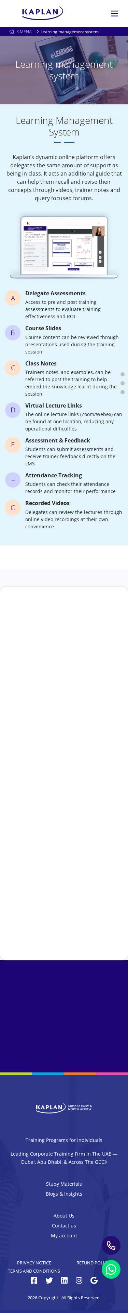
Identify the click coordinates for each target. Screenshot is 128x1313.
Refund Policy (93, 1263)
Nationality (55, 782)
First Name (55, 651)
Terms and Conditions (34, 1271)
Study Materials (64, 1184)
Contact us (64, 1225)
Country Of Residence (67, 815)
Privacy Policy (95, 905)
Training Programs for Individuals (64, 1140)
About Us (64, 1215)
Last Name (54, 684)
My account (64, 1235)
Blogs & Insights (64, 1193)
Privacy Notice (34, 1263)
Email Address (59, 716)
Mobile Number (61, 749)
